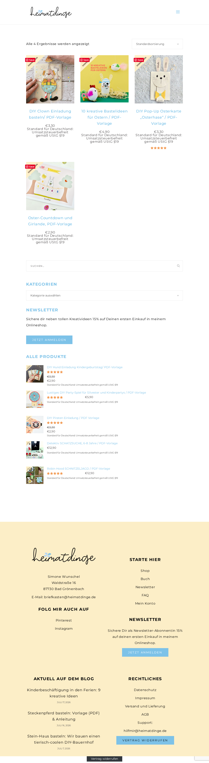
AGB (145, 714)
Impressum (145, 698)
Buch (145, 579)
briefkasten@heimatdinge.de (70, 597)
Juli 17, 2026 (64, 702)
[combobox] (157, 44)
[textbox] (104, 295)
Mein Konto (145, 603)
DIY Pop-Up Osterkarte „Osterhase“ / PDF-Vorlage (158, 117)
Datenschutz (145, 690)
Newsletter (145, 587)
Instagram (64, 629)
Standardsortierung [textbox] (150, 44)
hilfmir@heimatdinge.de (145, 731)
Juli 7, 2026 (63, 748)
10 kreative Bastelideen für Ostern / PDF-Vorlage (104, 117)
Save (31, 59)
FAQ (145, 595)
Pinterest (64, 620)
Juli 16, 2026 (64, 725)
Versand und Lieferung (145, 706)
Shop (145, 571)
